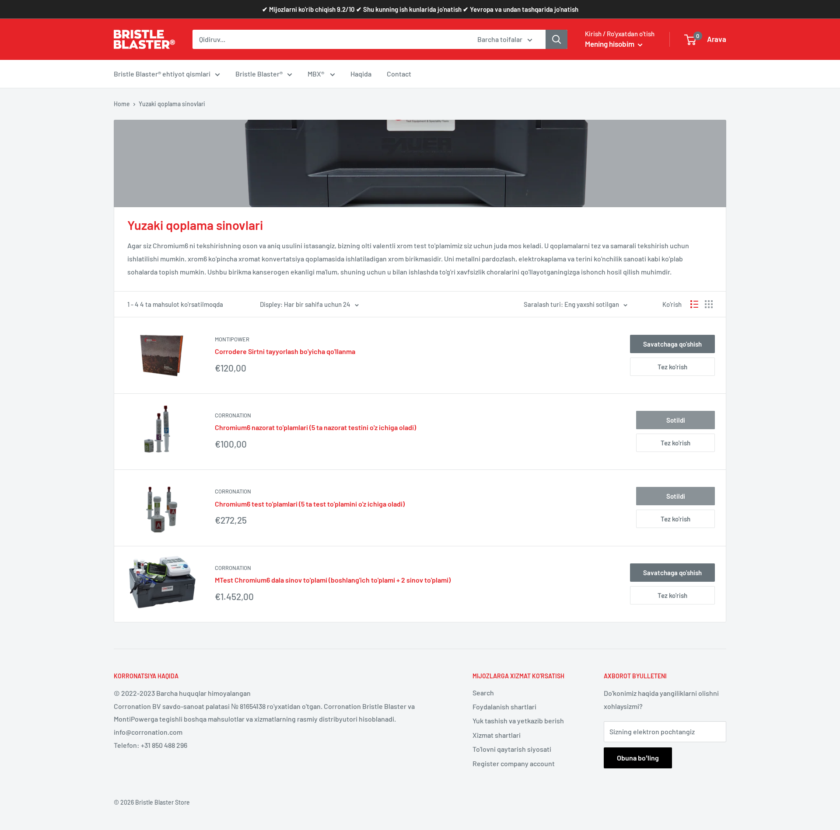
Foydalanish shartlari (504, 706)
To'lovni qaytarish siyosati (511, 749)
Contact (399, 73)
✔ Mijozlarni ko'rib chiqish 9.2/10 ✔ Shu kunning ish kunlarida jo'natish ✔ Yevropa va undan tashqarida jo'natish (420, 9)
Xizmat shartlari (496, 735)
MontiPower (232, 339)
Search (483, 692)
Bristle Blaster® (259, 73)
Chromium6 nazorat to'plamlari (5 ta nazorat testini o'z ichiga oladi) (315, 427)
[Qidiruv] (556, 39)
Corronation (233, 415)
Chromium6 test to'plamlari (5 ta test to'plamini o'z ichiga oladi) (310, 504)
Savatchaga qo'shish (672, 344)
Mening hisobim (610, 43)
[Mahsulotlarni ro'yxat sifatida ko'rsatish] (694, 304)
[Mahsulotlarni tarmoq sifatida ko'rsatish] (709, 304)
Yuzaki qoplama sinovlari (172, 104)
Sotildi (675, 420)
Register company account (513, 763)
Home (122, 104)
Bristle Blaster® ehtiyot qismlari (162, 73)
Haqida (360, 73)
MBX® (317, 73)
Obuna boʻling (638, 758)
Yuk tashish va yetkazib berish (518, 720)
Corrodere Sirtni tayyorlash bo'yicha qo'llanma (285, 351)
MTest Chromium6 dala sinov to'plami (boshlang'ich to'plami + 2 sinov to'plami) (333, 580)
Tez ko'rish (672, 367)
